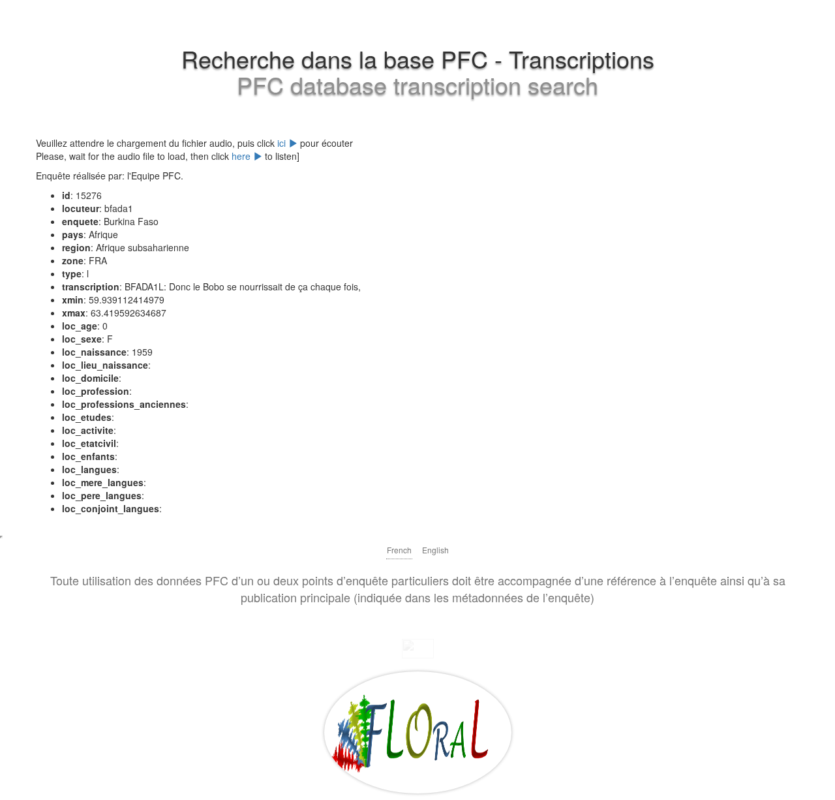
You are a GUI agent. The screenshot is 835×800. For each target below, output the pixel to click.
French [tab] (399, 549)
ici (282, 142)
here (242, 155)
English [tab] (435, 549)
